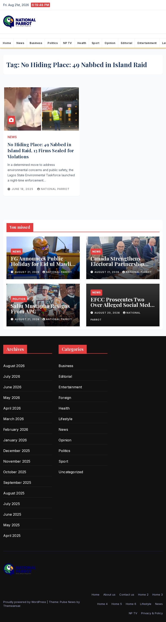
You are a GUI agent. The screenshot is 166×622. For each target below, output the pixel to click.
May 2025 (11, 525)
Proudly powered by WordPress (25, 602)
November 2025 (16, 461)
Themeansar (11, 605)
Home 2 (143, 594)
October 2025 (14, 472)
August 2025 (13, 493)
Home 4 (102, 604)
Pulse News (68, 602)
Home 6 (131, 604)
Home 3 (157, 594)
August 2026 (14, 366)
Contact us (126, 594)
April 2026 (12, 408)
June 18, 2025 (23, 189)
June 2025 (12, 514)
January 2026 (15, 440)
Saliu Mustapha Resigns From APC (40, 308)
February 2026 (15, 429)
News (20, 43)
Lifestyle (65, 419)
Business (36, 43)
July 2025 (11, 504)
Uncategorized (71, 472)
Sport (95, 43)
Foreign (65, 397)
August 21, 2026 (27, 272)
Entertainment (147, 43)
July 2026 (11, 376)
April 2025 (12, 535)
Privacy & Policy (152, 613)
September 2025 (17, 482)
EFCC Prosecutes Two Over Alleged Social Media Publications (123, 305)
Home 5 (117, 604)
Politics (53, 43)
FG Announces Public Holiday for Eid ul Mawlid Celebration (42, 264)
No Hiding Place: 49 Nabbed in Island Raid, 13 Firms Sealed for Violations (41, 150)
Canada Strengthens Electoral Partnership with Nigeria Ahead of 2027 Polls (117, 266)
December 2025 (16, 451)
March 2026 (13, 419)
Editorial (126, 43)
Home (7, 43)
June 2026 (12, 387)
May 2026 (11, 397)
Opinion (110, 43)
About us (109, 594)
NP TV (67, 43)
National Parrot (55, 189)
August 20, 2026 (107, 312)
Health (81, 43)
